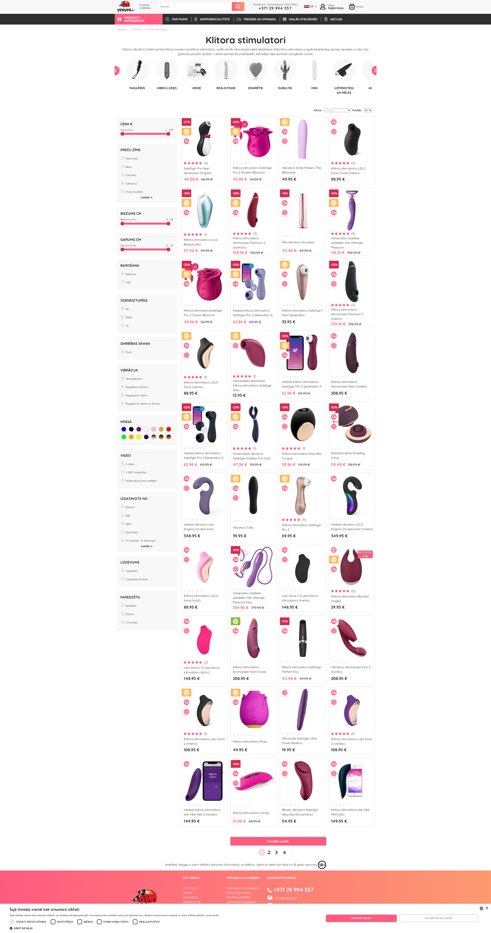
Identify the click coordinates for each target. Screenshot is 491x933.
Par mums (190, 888)
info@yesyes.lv (286, 898)
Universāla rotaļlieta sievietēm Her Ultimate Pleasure (347, 242)
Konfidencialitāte (238, 897)
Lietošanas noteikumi (242, 902)
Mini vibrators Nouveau (298, 242)
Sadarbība (190, 897)
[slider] (122, 134)
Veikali (187, 892)
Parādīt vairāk (278, 841)
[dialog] (245, 918)
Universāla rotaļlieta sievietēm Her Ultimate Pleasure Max (249, 597)
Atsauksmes (191, 902)
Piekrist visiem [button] (361, 918)
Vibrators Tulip (243, 527)
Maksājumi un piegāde (243, 888)
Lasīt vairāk (212, 915)
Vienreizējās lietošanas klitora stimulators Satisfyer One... (252, 385)
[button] (139, 19)
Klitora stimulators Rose (250, 741)
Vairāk (147, 197)
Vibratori (137, 29)
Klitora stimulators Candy (251, 813)
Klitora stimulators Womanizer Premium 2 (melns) (347, 314)
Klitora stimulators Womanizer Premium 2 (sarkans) (249, 242)
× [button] (486, 908)
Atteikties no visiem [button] (438, 918)
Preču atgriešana (239, 892)
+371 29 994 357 (275, 8)
